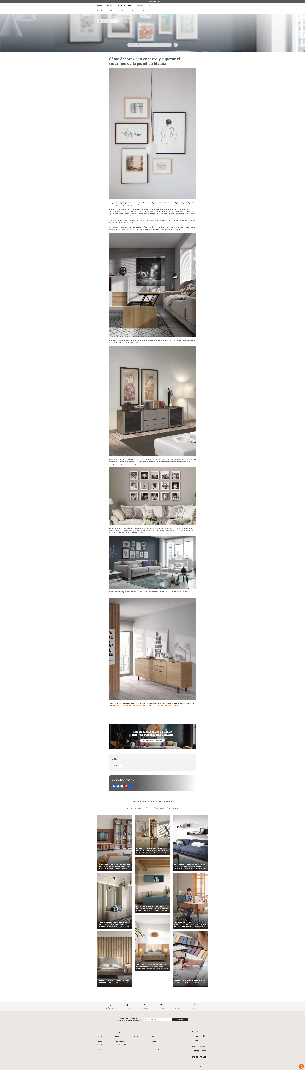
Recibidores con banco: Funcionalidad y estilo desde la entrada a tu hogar (113, 922)
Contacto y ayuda (119, 1032)
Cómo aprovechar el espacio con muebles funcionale (151, 848)
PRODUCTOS (110, 5)
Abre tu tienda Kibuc (101, 1049)
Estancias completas (156, 1049)
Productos (107, 11)
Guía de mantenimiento (120, 1041)
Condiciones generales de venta (201, 1066)
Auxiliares (140, 808)
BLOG (149, 5)
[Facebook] (113, 786)
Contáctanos (118, 1036)
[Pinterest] (125, 786)
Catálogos (135, 1039)
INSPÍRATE (130, 5)
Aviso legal (176, 1066)
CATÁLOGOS (140, 5)
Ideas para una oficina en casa (182, 922)
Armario (131, 808)
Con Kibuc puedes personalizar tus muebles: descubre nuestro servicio (189, 864)
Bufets (149, 808)
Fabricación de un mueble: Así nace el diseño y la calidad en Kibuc (114, 864)
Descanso (154, 1047)
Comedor (154, 1039)
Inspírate (135, 1032)
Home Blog (103, 21)
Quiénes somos (100, 1036)
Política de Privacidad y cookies (186, 1066)
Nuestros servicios (101, 1044)
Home (98, 11)
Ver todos (171, 808)
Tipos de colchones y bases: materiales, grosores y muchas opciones (150, 964)
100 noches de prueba (120, 1047)
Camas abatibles (160, 808)
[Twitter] (117, 786)
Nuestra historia (100, 1039)
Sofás (153, 1036)
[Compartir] (129, 786)
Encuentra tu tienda (101, 1047)
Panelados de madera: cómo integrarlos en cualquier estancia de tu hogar (113, 980)
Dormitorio (154, 1041)
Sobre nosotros (100, 1032)
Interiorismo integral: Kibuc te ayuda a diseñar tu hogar (189, 980)
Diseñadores (99, 1041)
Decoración (117, 765)
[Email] (121, 786)
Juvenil (153, 1044)
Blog (102, 11)
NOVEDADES (120, 5)
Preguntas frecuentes (119, 1039)
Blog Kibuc (135, 1036)
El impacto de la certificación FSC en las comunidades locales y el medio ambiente (151, 906)
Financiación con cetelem (120, 1044)
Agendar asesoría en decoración (153, 1)
